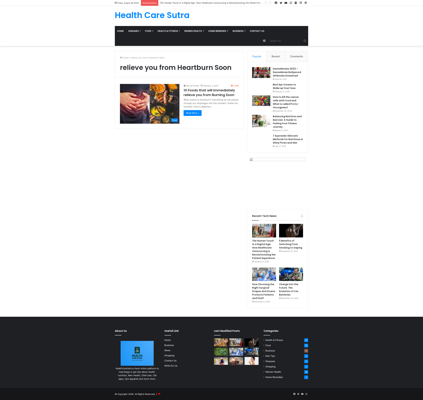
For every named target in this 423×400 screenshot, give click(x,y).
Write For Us (170, 365)
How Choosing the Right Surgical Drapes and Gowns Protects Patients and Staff (263, 291)
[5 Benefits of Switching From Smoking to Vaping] (291, 230)
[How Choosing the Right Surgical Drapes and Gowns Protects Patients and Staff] (264, 274)
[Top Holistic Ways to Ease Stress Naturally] (221, 361)
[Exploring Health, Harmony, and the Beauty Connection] (252, 361)
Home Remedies (217, 31)
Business (238, 31)
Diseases (133, 31)
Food (148, 31)
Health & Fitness (168, 31)
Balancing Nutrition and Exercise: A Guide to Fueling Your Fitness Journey (287, 121)
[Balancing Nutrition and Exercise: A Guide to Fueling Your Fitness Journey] (261, 121)
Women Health (193, 31)
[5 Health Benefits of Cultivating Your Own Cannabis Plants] (221, 352)
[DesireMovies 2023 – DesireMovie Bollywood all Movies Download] (261, 72)
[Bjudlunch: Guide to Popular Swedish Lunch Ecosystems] (221, 342)
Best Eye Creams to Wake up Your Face (284, 86)
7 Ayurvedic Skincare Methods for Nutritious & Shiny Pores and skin (288, 139)
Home (120, 31)
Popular (256, 56)
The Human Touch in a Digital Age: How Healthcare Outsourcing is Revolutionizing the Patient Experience (264, 249)
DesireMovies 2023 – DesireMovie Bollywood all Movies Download (287, 72)
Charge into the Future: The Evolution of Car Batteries (288, 289)
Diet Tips (270, 356)
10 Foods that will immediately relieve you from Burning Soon (209, 92)
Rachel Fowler (192, 85)
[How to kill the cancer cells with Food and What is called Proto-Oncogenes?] (261, 100)
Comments (296, 56)
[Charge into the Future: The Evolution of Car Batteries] (291, 274)
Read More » (192, 113)
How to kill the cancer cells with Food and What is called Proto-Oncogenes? (286, 102)
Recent (276, 56)
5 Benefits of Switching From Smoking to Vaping (290, 244)
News (167, 350)
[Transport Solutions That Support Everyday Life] (236, 361)
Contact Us (257, 31)
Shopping (169, 355)
